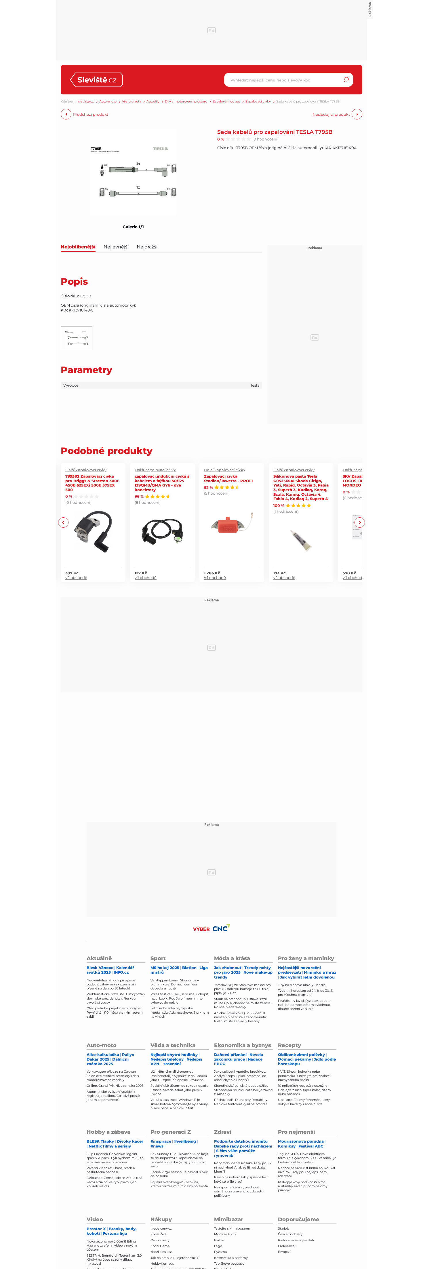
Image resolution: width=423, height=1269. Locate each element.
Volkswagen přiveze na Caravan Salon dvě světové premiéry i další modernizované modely (113, 1075)
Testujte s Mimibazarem (232, 1228)
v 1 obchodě (76, 577)
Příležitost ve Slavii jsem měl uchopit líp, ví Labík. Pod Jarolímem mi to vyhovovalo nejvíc (179, 998)
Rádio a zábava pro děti (296, 1240)
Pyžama (220, 1252)
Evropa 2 (284, 1252)
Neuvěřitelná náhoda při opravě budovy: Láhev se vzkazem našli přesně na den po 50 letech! (111, 984)
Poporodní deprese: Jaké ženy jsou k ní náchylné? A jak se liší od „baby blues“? (242, 1167)
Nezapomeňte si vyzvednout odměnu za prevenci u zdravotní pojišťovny (239, 1191)
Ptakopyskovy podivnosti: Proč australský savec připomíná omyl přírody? (303, 1186)
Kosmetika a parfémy (231, 1258)
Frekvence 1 (287, 1246)
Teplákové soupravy (229, 1264)
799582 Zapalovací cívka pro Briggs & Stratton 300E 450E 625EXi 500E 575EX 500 (92, 483)
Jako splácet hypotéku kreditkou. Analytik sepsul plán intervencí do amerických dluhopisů (240, 1075)
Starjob (283, 1228)
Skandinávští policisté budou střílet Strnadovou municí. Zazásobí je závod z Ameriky (243, 1090)
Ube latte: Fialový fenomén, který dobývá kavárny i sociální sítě (304, 1102)
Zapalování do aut (226, 101)
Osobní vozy (159, 1240)
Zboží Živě (158, 1234)
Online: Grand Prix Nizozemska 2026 (115, 1086)
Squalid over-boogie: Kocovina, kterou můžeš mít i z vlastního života (179, 1184)
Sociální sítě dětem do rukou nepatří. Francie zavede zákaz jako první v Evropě (179, 1090)
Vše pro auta (131, 101)
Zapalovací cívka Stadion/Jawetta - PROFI (228, 478)
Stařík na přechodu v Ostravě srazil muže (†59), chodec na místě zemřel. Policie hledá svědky (243, 1003)
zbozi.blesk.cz (161, 1252)
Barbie (219, 1240)
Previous (63, 523)
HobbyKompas (162, 1264)
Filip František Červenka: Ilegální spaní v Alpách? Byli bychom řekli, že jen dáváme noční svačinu (115, 1158)
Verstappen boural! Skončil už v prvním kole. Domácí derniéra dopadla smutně (174, 984)
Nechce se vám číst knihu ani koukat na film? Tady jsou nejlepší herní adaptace (306, 1172)
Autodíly (152, 101)
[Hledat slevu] (346, 80)
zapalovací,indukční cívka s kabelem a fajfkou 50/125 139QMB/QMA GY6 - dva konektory (162, 483)
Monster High (225, 1234)
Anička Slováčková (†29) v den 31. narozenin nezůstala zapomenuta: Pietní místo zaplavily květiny (240, 1017)
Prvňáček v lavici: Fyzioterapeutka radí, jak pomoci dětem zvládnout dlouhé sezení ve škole (304, 1005)
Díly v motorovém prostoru (186, 101)
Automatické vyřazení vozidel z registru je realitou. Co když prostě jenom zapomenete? (113, 1096)
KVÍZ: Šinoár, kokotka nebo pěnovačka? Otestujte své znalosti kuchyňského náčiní (304, 1075)
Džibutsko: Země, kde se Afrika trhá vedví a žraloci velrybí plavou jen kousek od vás (114, 1182)
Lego (218, 1246)
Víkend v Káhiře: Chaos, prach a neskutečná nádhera (111, 1170)
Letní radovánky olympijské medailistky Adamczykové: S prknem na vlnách (179, 1012)
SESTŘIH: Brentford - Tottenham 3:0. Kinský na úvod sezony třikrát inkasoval (114, 1259)
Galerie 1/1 (133, 226)
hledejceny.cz (161, 1228)
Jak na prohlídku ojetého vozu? (174, 1258)
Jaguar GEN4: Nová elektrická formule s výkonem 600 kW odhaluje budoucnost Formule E (307, 1158)
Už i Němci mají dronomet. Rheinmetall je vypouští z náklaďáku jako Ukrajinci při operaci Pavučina (178, 1075)
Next (360, 523)
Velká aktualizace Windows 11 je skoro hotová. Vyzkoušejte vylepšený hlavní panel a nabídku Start (179, 1104)
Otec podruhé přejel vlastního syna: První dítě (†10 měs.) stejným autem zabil (115, 1012)
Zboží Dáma (159, 1246)
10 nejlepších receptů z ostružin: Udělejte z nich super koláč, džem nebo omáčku (304, 1090)
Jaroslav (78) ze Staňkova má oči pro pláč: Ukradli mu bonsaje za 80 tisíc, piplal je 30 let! (242, 989)
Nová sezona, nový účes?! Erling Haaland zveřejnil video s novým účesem (112, 1245)
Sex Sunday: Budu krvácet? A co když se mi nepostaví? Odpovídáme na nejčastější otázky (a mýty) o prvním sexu (179, 1160)
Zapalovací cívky (258, 101)
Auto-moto (108, 101)
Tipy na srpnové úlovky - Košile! (302, 985)
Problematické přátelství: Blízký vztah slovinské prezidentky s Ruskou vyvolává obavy (116, 998)
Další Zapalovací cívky (85, 470)
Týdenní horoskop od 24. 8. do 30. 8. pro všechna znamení (305, 993)
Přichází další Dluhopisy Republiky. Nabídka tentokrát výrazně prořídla (241, 1102)
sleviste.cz (86, 101)
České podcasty (290, 1234)
